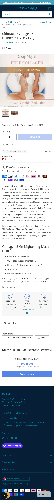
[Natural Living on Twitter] (7, 439)
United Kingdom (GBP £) (16, 478)
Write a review (27, 374)
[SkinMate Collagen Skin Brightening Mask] (27, 80)
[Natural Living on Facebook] (3, 439)
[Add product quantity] (14, 137)
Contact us (43, 307)
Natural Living (22, 483)
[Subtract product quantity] (4, 137)
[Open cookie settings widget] (4, 495)
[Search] (49, 14)
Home (4, 22)
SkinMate (14, 22)
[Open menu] (3, 8)
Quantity (6, 131)
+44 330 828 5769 (14, 418)
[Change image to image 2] (14, 113)
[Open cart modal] (49, 8)
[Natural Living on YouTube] (16, 439)
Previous (41, 22)
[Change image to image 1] (5, 113)
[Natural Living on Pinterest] (11, 439)
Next (50, 22)
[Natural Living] (27, 8)
